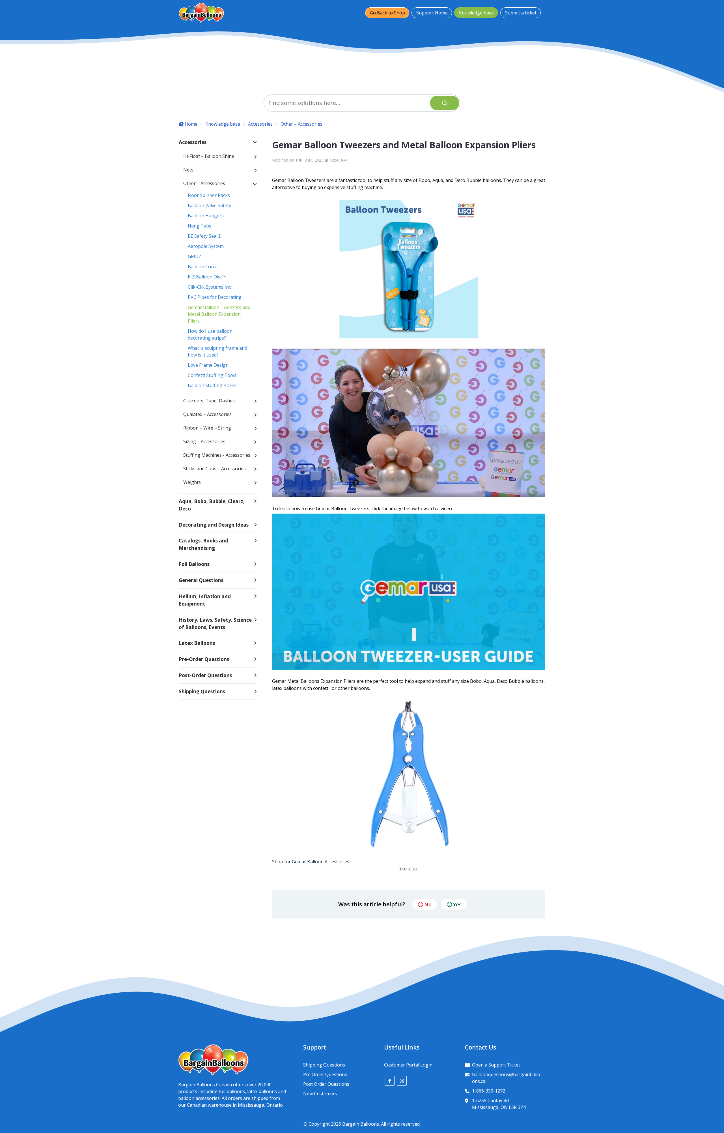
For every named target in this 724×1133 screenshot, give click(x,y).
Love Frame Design (208, 365)
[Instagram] (402, 1081)
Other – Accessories (301, 124)
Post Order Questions (326, 1084)
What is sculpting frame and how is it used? (217, 351)
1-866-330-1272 (488, 1091)
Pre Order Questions (325, 1074)
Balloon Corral (203, 266)
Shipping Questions (324, 1065)
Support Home (432, 13)
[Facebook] (390, 1081)
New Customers (320, 1094)
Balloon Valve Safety (209, 205)
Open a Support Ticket (496, 1065)
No (428, 904)
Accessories (260, 124)
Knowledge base (476, 13)
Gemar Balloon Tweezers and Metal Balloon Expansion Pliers (219, 314)
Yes (457, 904)
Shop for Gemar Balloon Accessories (310, 862)
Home (191, 124)
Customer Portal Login (408, 1065)
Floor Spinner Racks (209, 195)
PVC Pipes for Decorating (215, 297)
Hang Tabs (199, 226)
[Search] (444, 103)
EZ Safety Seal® (204, 236)
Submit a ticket (520, 13)
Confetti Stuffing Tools (212, 375)
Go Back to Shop (387, 13)
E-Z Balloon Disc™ (207, 277)
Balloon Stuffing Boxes (212, 385)
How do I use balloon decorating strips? (210, 334)
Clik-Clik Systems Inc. (210, 287)
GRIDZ (194, 256)
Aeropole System (206, 246)
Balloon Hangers (206, 216)
